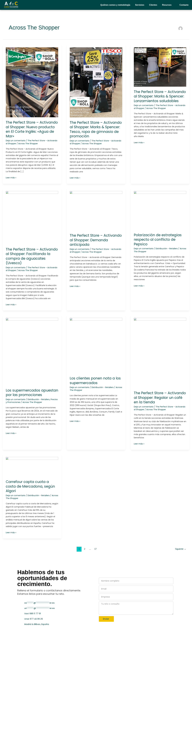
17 (95, 549)
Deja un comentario (15, 140)
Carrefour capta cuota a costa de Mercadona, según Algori (30, 486)
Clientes (153, 5)
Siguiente (180, 549)
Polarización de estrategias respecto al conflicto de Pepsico (158, 240)
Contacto (183, 5)
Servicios (139, 5)
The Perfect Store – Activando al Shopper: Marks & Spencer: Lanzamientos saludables (160, 96)
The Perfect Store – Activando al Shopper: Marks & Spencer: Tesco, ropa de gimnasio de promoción (96, 129)
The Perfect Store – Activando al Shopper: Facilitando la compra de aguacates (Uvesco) (32, 256)
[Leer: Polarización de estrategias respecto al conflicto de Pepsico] (160, 210)
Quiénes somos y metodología (115, 5)
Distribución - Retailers (167, 248)
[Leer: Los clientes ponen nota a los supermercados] (96, 345)
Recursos (166, 5)
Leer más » (11, 177)
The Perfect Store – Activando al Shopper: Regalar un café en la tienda (160, 398)
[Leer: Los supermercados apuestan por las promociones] (32, 351)
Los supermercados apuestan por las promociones (32, 392)
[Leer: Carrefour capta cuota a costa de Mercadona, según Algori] (32, 466)
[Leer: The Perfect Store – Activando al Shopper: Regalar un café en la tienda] (160, 352)
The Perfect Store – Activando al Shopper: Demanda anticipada (96, 240)
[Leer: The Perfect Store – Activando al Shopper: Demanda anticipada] (96, 210)
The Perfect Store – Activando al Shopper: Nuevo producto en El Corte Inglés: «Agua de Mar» (32, 129)
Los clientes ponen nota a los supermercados (95, 380)
